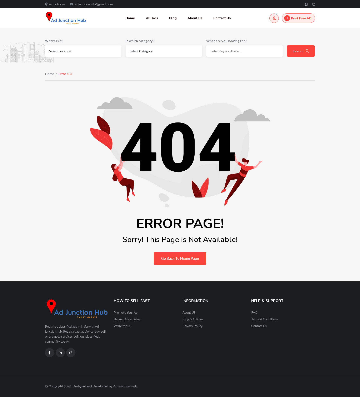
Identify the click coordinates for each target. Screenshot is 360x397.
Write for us (122, 326)
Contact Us (222, 18)
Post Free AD (301, 18)
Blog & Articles (192, 319)
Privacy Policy (192, 326)
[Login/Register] (274, 18)
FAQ (254, 312)
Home (130, 18)
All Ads (152, 18)
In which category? (140, 41)
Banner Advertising (127, 319)
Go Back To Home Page (180, 258)
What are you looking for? (226, 41)
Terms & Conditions (264, 319)
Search (298, 51)
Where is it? (54, 41)
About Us (195, 18)
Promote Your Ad (126, 312)
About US (188, 312)
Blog (173, 18)
